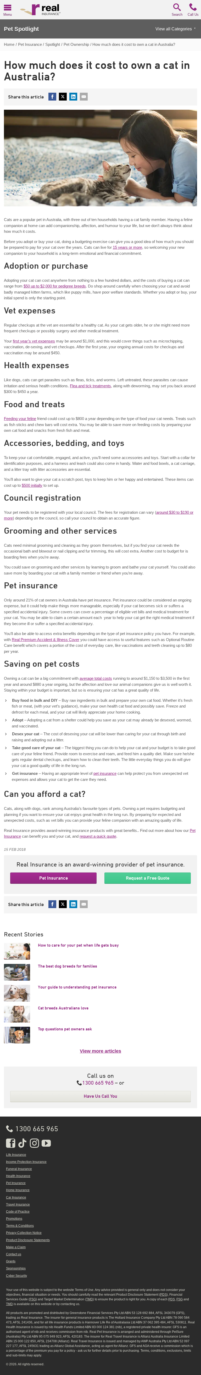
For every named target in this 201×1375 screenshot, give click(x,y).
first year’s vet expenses (34, 341)
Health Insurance (18, 1176)
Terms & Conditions (20, 1226)
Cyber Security (16, 1276)
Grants (10, 1261)
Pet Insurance (53, 878)
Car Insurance (16, 1197)
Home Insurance (18, 1190)
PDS (163, 1294)
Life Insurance (16, 1155)
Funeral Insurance (19, 1169)
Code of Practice (18, 1211)
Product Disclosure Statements (28, 1240)
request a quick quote (98, 836)
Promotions (14, 1219)
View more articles (100, 1051)
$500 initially (32, 485)
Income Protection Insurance (26, 1162)
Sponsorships (16, 1268)
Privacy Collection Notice (24, 1233)
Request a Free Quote (147, 878)
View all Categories (173, 29)
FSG (33, 1299)
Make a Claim (16, 1247)
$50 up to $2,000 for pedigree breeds (55, 286)
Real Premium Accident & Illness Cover (45, 639)
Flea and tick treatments (90, 386)
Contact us (13, 1254)
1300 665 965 (98, 1083)
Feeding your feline (20, 418)
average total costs (96, 678)
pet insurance (104, 773)
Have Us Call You (100, 1096)
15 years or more (127, 247)
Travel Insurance (18, 1204)
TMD (89, 1299)
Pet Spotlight (21, 29)
